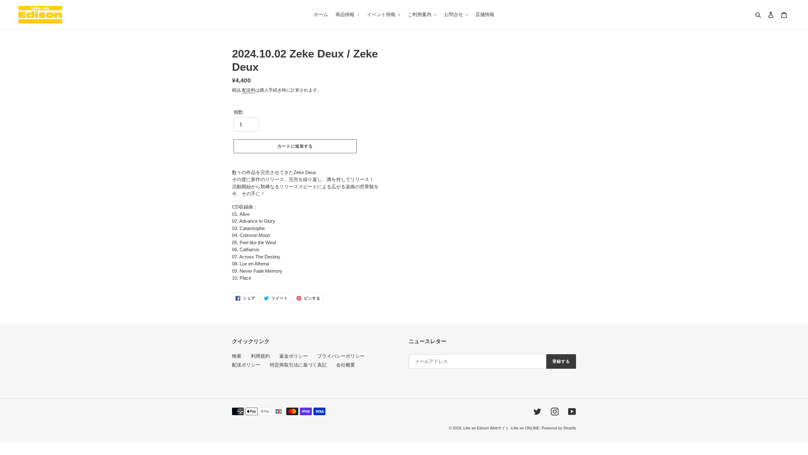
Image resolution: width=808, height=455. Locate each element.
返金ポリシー (293, 356)
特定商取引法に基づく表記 (298, 364)
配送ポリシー (246, 364)
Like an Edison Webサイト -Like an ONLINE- (501, 428)
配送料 (248, 90)
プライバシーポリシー (341, 356)
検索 (236, 356)
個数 (238, 112)
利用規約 (260, 356)
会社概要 (345, 364)
